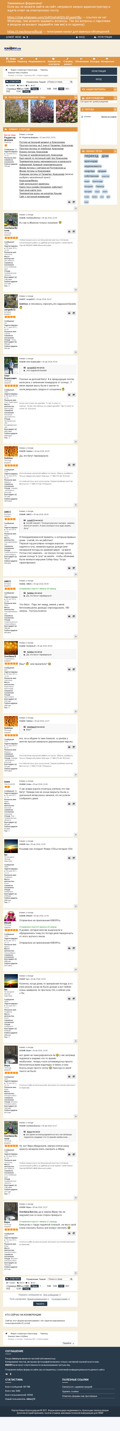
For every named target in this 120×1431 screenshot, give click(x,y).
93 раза (7, 828)
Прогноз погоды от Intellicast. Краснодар (41, 148)
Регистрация (105, 37)
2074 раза (8, 501)
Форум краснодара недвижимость (65, 1410)
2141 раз (7, 701)
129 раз (7, 166)
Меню (18, 37)
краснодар (91, 161)
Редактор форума (10, 139)
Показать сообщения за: (31, 1295)
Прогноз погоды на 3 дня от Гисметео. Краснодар (46, 145)
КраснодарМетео (28, 180)
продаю (88, 191)
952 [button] (8, 91)
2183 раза (8, 279)
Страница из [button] (17, 89)
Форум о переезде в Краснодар (24, 70)
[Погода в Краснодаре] (99, 113)
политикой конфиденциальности (74, 1369)
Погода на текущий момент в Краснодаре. (42, 142)
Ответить (15, 81)
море (87, 181)
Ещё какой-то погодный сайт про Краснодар (43, 158)
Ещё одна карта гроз (30, 190)
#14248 (22, 1051)
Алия (7, 781)
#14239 (22, 451)
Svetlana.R (10, 656)
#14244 (22, 784)
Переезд (44, 70)
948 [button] (49, 89)
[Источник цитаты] (25, 370)
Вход (82, 37)
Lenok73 (31, 520)
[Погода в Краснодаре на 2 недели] (109, 117)
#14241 (22, 584)
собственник (92, 176)
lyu (5, 854)
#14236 (22, 218)
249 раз (7, 824)
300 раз (7, 344)
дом (105, 156)
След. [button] (26, 91)
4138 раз (7, 896)
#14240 (22, 514)
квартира (90, 171)
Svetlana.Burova (10, 229)
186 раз (7, 559)
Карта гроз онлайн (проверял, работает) (40, 187)
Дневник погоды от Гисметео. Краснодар (41, 174)
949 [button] (55, 89)
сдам (86, 202)
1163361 (12, 86)
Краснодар (98, 181)
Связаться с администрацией (77, 1386)
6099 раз (7, 961)
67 (34, 86)
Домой (10, 37)
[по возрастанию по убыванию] (60, 1299)
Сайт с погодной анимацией (34, 196)
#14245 (22, 844)
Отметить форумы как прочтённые (79, 1396)
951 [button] (67, 89)
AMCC (7, 512)
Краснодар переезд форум (95, 1410)
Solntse (8, 458)
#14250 (22, 1207)
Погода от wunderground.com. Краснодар (41, 155)
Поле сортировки (18, 1299)
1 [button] (40, 89)
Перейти (67, 1343)
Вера (7, 1065)
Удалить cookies (70, 1391)
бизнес (94, 197)
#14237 (22, 299)
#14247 (22, 979)
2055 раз (7, 705)
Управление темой (36, 82)
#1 (20, 138)
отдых (97, 191)
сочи (101, 197)
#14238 (22, 362)
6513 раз (7, 1112)
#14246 (22, 916)
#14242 (22, 646)
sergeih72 (9, 309)
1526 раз (7, 1108)
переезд (91, 156)
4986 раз (7, 900)
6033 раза (8, 431)
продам (102, 171)
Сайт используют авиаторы (34, 183)
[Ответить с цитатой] (69, 202)
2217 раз (7, 283)
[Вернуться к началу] (76, 208)
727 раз (7, 496)
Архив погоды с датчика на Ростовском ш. (42, 167)
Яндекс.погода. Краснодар (33, 151)
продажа (89, 186)
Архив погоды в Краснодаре (34, 171)
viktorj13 (30, 1399)
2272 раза (8, 965)
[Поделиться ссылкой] (74, 202)
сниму (87, 197)
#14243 (22, 721)
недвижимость (93, 166)
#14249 (22, 1126)
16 (28, 86)
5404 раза (8, 436)
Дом (108, 197)
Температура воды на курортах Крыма (40, 193)
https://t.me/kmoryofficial (24, 31)
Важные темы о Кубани (18, 73)
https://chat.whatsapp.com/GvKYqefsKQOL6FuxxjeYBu (44, 17)
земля (105, 191)
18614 (21, 86)
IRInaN (7, 922)
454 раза (7, 563)
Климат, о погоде (26, 134)
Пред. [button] (35, 89)
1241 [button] (18, 91)
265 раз (7, 348)
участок (105, 176)
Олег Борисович (10, 377)
